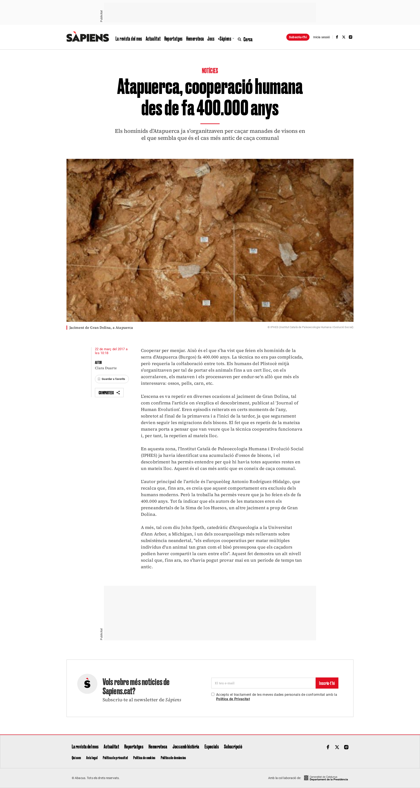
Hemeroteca (195, 38)
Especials (212, 746)
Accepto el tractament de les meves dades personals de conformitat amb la (276, 697)
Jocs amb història (186, 746)
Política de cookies (144, 757)
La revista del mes (129, 38)
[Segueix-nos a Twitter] (344, 37)
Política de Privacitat (233, 699)
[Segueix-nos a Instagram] (351, 37)
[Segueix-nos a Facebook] (337, 37)
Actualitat (153, 38)
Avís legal (92, 757)
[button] (112, 379)
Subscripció (233, 746)
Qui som (76, 757)
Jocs (210, 38)
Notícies (210, 70)
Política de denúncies (173, 757)
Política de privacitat (115, 757)
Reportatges (173, 38)
